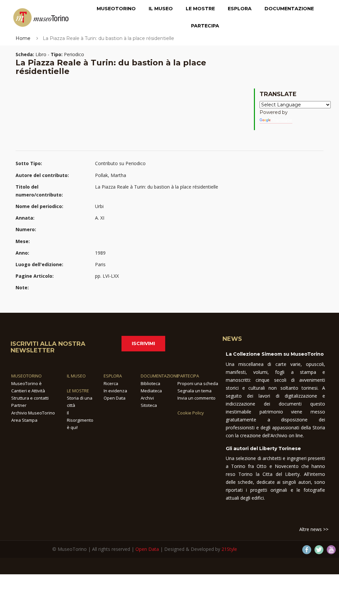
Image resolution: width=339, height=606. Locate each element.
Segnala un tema (194, 391)
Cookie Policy (190, 413)
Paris (100, 264)
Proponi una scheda (197, 383)
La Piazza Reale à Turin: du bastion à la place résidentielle (156, 187)
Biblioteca (150, 383)
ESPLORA (113, 376)
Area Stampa (24, 420)
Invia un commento (196, 398)
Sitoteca (149, 405)
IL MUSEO (76, 376)
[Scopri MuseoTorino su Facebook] (306, 549)
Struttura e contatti (30, 398)
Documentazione (289, 9)
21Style (229, 549)
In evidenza (115, 391)
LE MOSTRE (78, 391)
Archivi (147, 398)
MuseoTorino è (26, 383)
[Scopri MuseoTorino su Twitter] (319, 549)
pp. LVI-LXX (107, 276)
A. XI (99, 218)
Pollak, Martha (110, 175)
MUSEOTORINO (26, 376)
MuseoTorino (116, 9)
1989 (100, 253)
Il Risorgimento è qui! (80, 420)
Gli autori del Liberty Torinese (263, 448)
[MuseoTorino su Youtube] (331, 549)
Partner (18, 405)
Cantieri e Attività (28, 391)
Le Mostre (200, 9)
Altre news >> (313, 529)
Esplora (240, 9)
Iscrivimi (143, 343)
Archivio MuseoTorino (33, 413)
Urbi (99, 206)
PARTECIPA (188, 376)
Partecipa (205, 26)
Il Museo (161, 9)
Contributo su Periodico (120, 163)
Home (23, 38)
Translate (282, 120)
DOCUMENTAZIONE (160, 376)
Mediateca (151, 391)
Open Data (114, 398)
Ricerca (111, 383)
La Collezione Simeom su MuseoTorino (275, 354)
